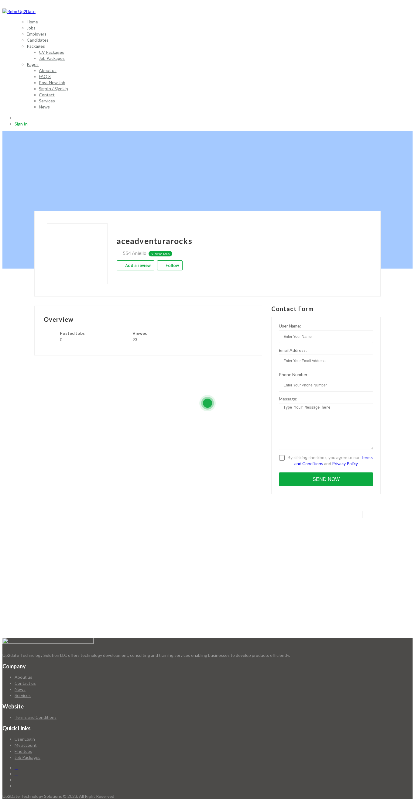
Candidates (38, 40)
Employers (36, 33)
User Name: (290, 325)
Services (47, 100)
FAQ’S (45, 76)
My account (26, 745)
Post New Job (52, 82)
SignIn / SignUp (53, 88)
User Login (25, 739)
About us (48, 70)
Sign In (21, 123)
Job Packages (52, 58)
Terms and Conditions (36, 717)
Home (32, 21)
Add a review (137, 265)
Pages (33, 64)
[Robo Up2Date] (19, 11)
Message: (288, 398)
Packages (36, 46)
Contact (47, 94)
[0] (17, 117)
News (44, 106)
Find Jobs (23, 751)
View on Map (160, 254)
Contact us (25, 683)
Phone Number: (294, 374)
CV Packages (51, 52)
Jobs (31, 27)
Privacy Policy (345, 463)
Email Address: (293, 350)
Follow (172, 265)
